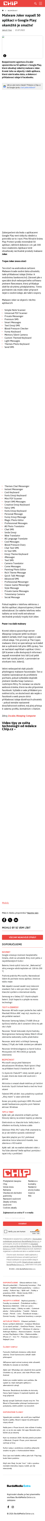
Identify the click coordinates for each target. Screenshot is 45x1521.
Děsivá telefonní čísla (28, 1283)
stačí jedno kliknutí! (27, 88)
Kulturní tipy (15, 1290)
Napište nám (32, 913)
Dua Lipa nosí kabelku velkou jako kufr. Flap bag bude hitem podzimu (22, 1457)
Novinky (6, 952)
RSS (29, 1196)
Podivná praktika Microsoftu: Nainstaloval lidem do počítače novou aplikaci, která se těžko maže (21, 979)
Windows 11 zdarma (31, 1329)
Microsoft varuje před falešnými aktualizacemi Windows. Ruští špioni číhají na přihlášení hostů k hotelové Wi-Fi (21, 1066)
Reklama (7, 1190)
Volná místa (8, 1187)
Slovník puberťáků (10, 1285)
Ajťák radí (25, 1290)
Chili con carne (27, 1306)
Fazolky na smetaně (11, 1303)
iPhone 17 (7, 1337)
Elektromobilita (31, 1334)
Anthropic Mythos (10, 1332)
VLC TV (16, 1337)
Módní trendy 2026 (24, 1293)
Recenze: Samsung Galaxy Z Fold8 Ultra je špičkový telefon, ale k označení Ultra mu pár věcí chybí (22, 1024)
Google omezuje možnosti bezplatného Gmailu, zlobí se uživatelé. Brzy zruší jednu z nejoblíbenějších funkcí (22, 958)
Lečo (19, 1314)
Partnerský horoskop (27, 1285)
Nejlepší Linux (8, 1339)
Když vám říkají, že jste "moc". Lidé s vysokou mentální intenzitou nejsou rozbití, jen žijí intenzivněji (21, 1465)
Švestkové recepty (30, 1314)
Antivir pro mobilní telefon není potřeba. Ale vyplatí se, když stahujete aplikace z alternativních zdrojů (20, 1382)
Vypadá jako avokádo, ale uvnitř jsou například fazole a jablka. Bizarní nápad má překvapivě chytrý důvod (21, 1419)
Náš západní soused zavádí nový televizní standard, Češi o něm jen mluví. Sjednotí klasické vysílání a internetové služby (20, 989)
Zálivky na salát (24, 1308)
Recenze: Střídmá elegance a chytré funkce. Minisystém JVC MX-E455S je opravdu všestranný (21, 1052)
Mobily (5, 903)
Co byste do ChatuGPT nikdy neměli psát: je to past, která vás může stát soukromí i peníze (21, 1076)
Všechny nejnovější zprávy (22, 937)
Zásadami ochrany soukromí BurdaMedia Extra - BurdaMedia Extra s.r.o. (22, 1246)
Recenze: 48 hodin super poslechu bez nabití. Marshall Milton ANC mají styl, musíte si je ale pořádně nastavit (22, 1013)
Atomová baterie (25, 1332)
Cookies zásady (10, 1208)
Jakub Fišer (7, 30)
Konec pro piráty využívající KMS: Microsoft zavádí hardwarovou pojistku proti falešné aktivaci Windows (21, 1104)
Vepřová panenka (28, 1301)
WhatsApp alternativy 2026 (13, 1296)
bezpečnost (8, 1060)
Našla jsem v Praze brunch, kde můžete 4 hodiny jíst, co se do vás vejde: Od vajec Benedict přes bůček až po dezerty (22, 1430)
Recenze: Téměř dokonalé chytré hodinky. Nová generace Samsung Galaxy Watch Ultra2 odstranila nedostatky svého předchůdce (22, 1034)
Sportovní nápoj (9, 1308)
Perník (12, 1314)
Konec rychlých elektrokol (13, 1324)
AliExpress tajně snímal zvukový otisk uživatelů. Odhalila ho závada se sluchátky (21, 1363)
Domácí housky (9, 1316)
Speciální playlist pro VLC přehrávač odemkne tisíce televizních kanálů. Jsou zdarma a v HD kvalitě (20, 1140)
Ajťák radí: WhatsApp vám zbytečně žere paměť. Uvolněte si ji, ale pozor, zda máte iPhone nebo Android (22, 1372)
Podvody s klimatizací (29, 1337)
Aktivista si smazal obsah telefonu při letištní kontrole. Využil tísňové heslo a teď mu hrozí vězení (22, 1086)
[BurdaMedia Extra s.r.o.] (16, 1173)
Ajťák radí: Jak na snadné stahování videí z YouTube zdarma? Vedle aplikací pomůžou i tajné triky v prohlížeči (21, 1150)
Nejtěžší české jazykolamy (20, 1288)
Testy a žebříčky (10, 1007)
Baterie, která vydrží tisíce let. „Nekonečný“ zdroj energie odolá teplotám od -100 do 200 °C (22, 968)
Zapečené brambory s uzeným (29, 1316)
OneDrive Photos (27, 1326)
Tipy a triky (8, 1112)
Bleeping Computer (26, 716)
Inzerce (31, 1193)
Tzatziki (26, 1311)
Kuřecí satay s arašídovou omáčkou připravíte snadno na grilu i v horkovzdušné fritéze (21, 1449)
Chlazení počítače (28, 1321)
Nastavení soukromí (12, 1199)
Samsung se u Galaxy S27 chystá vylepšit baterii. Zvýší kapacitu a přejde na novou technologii (20, 999)
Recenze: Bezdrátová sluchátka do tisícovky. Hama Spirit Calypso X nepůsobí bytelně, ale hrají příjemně (20, 1393)
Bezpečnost (13, 10)
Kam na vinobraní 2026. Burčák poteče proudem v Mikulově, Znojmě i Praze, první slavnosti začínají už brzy (22, 1440)
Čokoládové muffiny (29, 1303)
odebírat (22, 1224)
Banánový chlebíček (11, 1306)
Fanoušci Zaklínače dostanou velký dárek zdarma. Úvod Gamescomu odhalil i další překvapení (19, 1354)
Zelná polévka (15, 1311)
